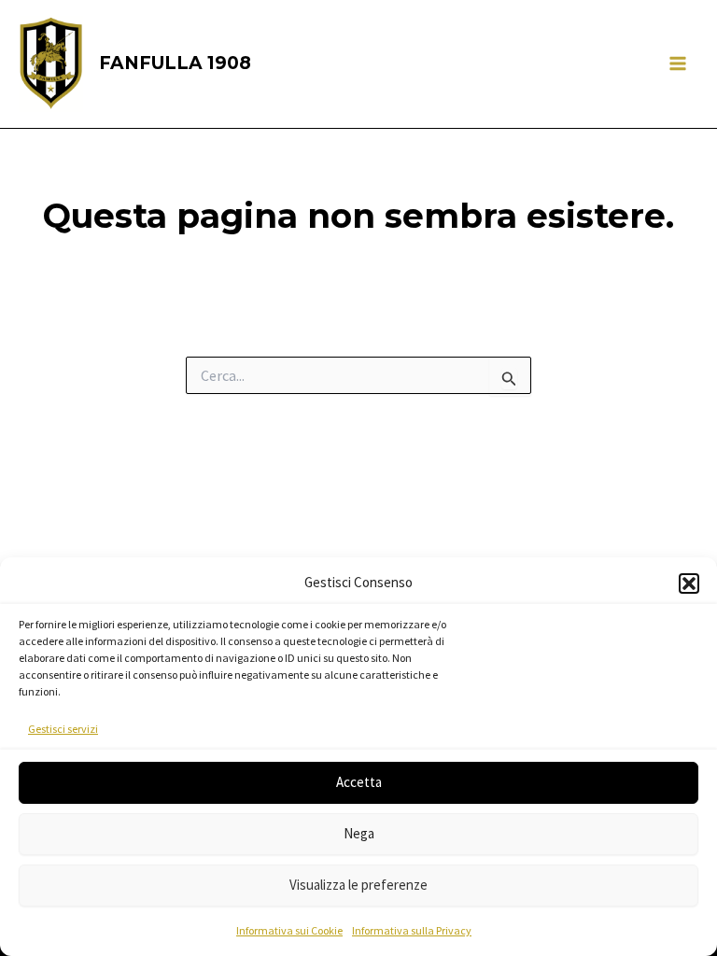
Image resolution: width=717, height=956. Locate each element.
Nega (359, 833)
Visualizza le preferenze (358, 884)
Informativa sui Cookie (289, 930)
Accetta (359, 782)
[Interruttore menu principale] (677, 64)
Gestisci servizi (63, 729)
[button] (689, 583)
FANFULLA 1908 (175, 63)
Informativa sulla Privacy (411, 930)
